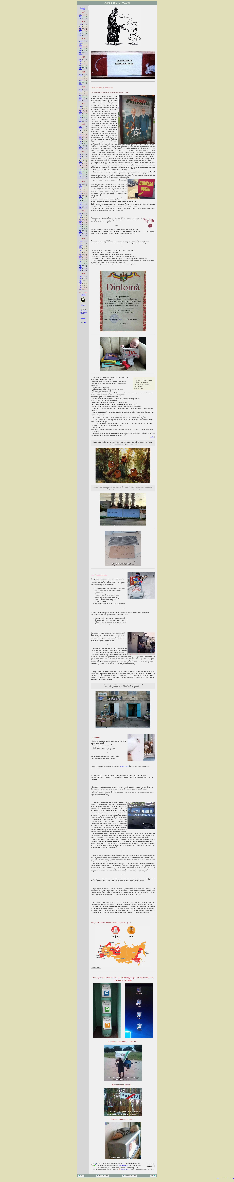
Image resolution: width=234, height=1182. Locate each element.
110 (80, 287)
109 (80, 289)
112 (80, 283)
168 (80, 165)
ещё (152, 437)
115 (80, 278)
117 (80, 270)
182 (80, 136)
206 (80, 80)
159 (80, 186)
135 (80, 233)
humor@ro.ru (123, 1165)
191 (80, 115)
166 (80, 169)
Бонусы (83, 305)
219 (80, 48)
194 (80, 110)
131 (80, 245)
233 (80, 15)
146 (80, 213)
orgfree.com (83, 312)
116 (80, 276)
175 (80, 148)
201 (80, 93)
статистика (83, 322)
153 (80, 197)
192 (80, 113)
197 (80, 100)
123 (80, 259)
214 (80, 61)
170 (80, 162)
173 (80, 156)
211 (80, 67)
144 (80, 217)
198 (80, 99)
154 (80, 195)
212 (80, 65)
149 (80, 204)
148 (80, 206)
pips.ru (83, 313)
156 (80, 191)
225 (80, 33)
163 (80, 174)
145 (80, 215)
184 (80, 132)
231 (80, 18)
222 (80, 43)
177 (80, 145)
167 (80, 167)
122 (80, 261)
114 (80, 280)
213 (80, 63)
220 (80, 46)
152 (80, 198)
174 (80, 154)
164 (80, 173)
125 (80, 256)
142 (80, 221)
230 (80, 24)
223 (80, 41)
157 (80, 189)
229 (80, 26)
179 (80, 141)
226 (80, 31)
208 (80, 76)
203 (80, 89)
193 (80, 112)
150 (80, 202)
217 (80, 52)
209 (80, 74)
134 (80, 235)
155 (80, 193)
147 (80, 208)
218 (80, 50)
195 (80, 108)
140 (80, 224)
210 (80, 69)
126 (80, 254)
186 (80, 128)
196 (80, 106)
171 (80, 160)
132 (80, 243)
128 (80, 250)
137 (80, 230)
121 (80, 263)
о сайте (83, 318)
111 (80, 285)
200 (80, 95)
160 (80, 184)
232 (80, 17)
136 (80, 232)
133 (80, 241)
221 (80, 45)
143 (80, 219)
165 (80, 171)
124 (80, 258)
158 (80, 188)
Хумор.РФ (82, 310)
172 (80, 158)
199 (80, 97)
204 (80, 84)
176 (80, 147)
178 (80, 143)
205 (80, 82)
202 (80, 91)
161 (80, 178)
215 (80, 60)
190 (80, 117)
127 (80, 252)
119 (80, 267)
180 (80, 139)
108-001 (83, 295)
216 (80, 54)
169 (80, 163)
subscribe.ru (125, 1169)
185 (80, 130)
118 (80, 268)
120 (80, 265)
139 (80, 226)
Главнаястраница (82, 8)
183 (80, 134)
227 (80, 30)
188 (80, 121)
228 (80, 28)
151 (80, 200)
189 (80, 119)
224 (80, 35)
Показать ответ (96, 967)
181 (80, 138)
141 (80, 223)
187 (80, 127)
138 (80, 228)
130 (80, 247)
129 (80, 248)
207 (80, 78)
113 (80, 282)
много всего (124, 766)
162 (80, 176)
